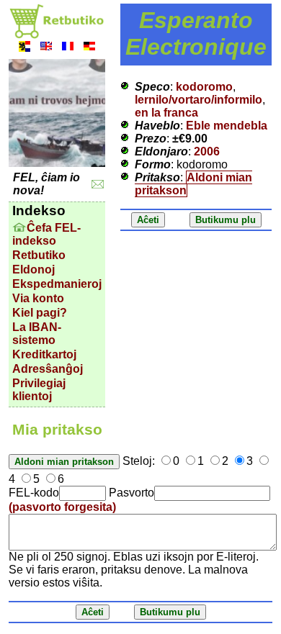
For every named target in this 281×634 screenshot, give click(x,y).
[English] (46, 48)
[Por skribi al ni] (98, 184)
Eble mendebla (226, 125)
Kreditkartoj (44, 354)
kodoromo (204, 87)
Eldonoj (33, 269)
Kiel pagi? (39, 313)
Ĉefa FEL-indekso (46, 234)
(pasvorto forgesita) (62, 507)
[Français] (67, 48)
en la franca (166, 113)
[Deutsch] (89, 48)
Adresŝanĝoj (47, 369)
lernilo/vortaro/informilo (198, 100)
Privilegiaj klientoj (39, 389)
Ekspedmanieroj (57, 284)
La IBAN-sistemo (36, 333)
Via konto (38, 298)
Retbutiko (39, 255)
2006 (207, 151)
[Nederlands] (24, 48)
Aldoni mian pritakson (193, 183)
